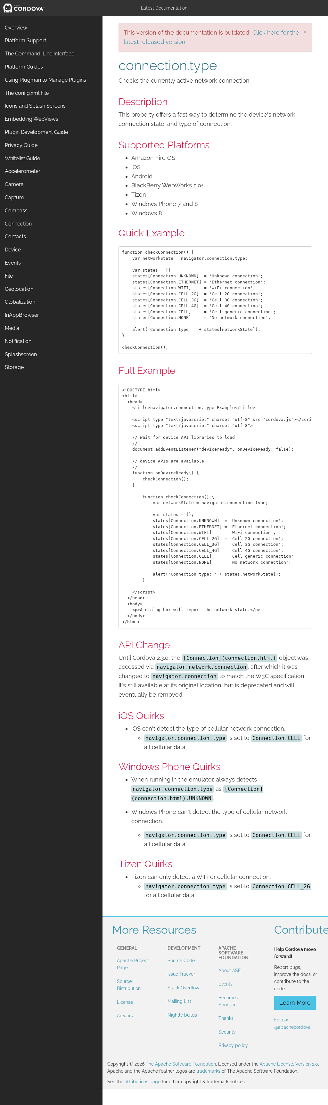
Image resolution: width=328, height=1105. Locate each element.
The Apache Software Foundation (181, 1064)
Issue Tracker (181, 974)
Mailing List (179, 1001)
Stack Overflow (183, 987)
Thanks (226, 1018)
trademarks (208, 1071)
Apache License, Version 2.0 (289, 1064)
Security (227, 1032)
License (125, 1002)
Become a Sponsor (229, 1001)
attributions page (142, 1081)
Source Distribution (129, 985)
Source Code (181, 960)
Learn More (295, 1002)
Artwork (125, 1015)
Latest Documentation (164, 8)
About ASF (229, 970)
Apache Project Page (133, 964)
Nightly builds (182, 1015)
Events (225, 983)
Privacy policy (233, 1045)
